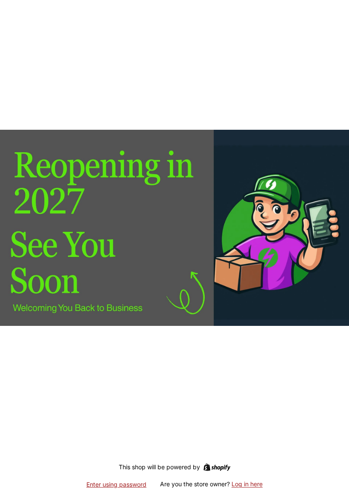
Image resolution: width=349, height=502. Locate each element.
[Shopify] (216, 467)
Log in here (247, 484)
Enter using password (116, 484)
